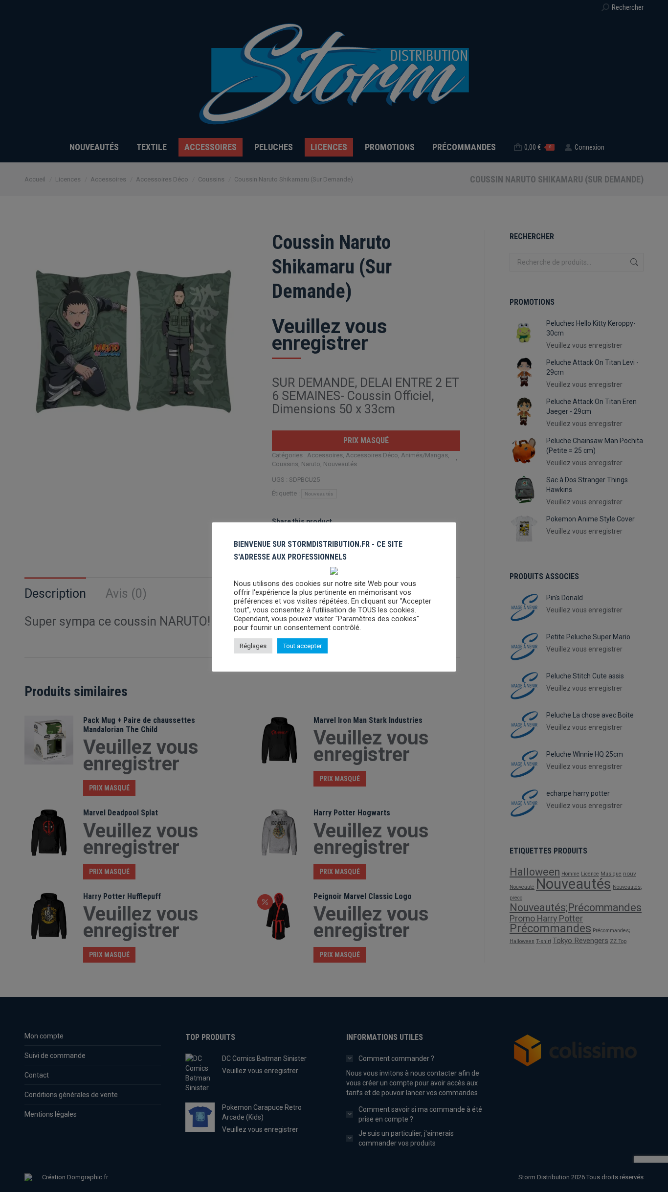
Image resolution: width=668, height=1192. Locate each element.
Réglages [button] (253, 646)
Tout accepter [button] (302, 646)
